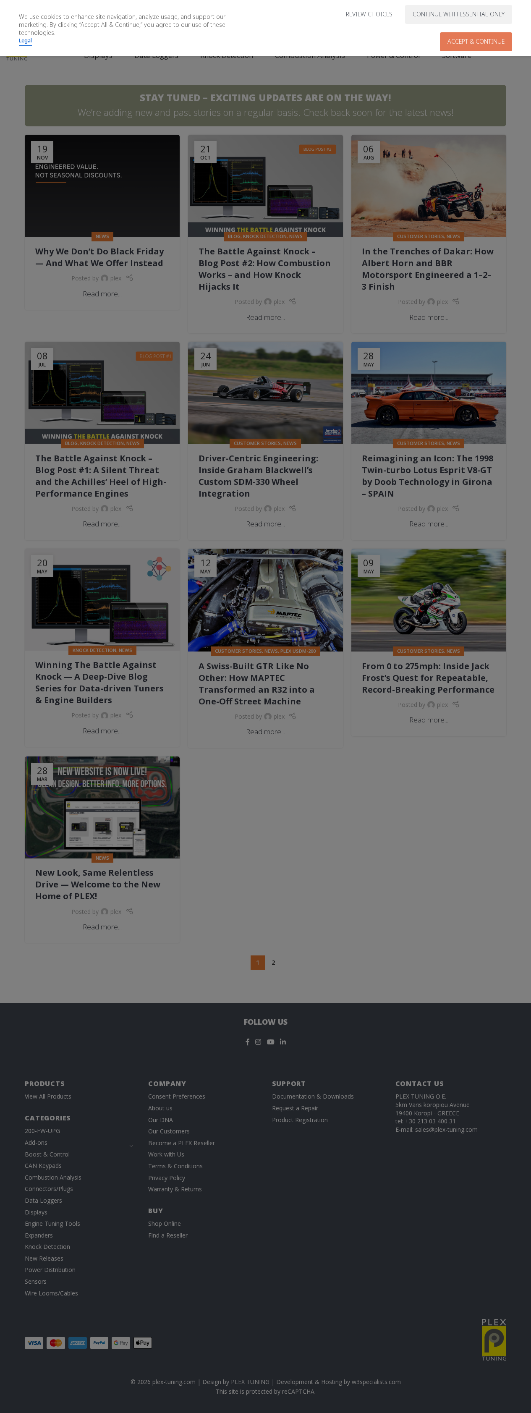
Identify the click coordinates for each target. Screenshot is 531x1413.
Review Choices (369, 14)
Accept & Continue (476, 41)
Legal (25, 40)
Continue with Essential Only (459, 14)
